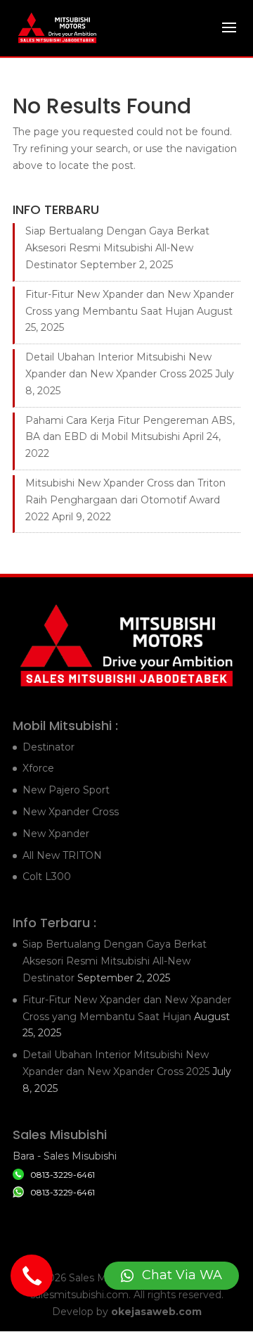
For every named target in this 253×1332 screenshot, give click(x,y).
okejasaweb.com (156, 1311)
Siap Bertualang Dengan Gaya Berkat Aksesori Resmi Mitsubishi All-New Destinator (117, 248)
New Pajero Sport (66, 790)
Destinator (48, 747)
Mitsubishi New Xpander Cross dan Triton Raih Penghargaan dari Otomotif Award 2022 (125, 500)
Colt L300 (46, 876)
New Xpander (55, 833)
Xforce (38, 768)
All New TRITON (62, 855)
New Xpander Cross (70, 811)
